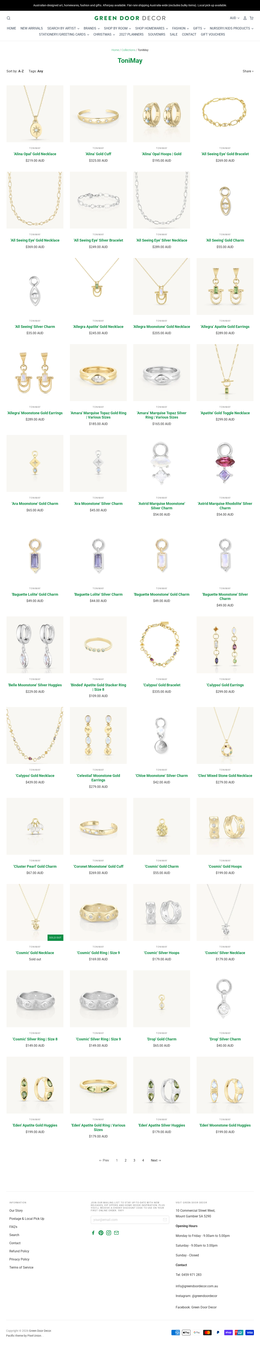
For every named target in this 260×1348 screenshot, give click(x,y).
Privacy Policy (19, 1259)
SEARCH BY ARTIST (62, 28)
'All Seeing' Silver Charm (35, 326)
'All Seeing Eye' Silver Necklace (161, 240)
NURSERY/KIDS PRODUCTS (230, 28)
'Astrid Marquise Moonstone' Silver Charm (161, 505)
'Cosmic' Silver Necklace (225, 953)
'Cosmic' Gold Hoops (225, 866)
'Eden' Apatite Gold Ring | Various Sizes (98, 1127)
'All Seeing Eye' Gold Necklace (35, 240)
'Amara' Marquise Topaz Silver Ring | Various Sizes (161, 415)
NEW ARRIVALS (32, 28)
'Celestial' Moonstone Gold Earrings (98, 777)
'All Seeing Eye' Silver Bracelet (98, 240)
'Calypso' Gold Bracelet (161, 685)
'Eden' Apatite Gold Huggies (35, 1125)
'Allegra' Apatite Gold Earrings (225, 326)
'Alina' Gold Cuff (98, 154)
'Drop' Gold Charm (162, 1039)
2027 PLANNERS (131, 34)
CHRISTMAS (102, 34)
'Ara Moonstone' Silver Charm (98, 503)
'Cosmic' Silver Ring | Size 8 (35, 1039)
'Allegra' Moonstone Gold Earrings (35, 413)
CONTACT (189, 34)
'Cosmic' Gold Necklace (35, 953)
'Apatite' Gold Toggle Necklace (225, 413)
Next (154, 1160)
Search (14, 1235)
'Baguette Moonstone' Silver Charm (225, 596)
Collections (128, 50)
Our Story (16, 1210)
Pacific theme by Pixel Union (23, 1335)
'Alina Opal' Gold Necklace (35, 154)
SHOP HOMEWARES (150, 28)
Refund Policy (19, 1251)
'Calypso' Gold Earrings (225, 685)
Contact (15, 1243)
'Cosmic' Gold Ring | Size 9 (98, 953)
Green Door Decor (40, 1330)
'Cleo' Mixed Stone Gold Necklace (225, 775)
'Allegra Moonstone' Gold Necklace (161, 326)
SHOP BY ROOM (116, 28)
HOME (11, 28)
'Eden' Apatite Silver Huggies (161, 1125)
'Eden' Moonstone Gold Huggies (225, 1125)
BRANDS (90, 28)
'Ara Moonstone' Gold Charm (35, 503)
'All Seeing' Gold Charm (225, 240)
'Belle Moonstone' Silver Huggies (35, 685)
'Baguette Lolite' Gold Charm (35, 594)
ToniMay (34, 148)
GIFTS (198, 28)
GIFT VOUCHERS (213, 34)
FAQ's (13, 1227)
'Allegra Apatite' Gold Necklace (98, 326)
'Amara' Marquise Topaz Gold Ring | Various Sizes (98, 415)
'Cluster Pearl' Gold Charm (35, 866)
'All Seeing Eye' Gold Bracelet (225, 154)
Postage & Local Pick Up (26, 1219)
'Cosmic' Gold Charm (162, 866)
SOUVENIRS (156, 34)
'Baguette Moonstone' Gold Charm (162, 594)
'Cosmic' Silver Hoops (161, 953)
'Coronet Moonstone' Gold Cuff (98, 866)
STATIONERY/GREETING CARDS (63, 34)
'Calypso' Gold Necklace (35, 775)
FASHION (179, 28)
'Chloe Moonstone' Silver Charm (161, 775)
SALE (174, 34)
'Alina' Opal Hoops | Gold (161, 154)
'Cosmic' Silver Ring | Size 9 (98, 1039)
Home (115, 50)
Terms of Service (21, 1267)
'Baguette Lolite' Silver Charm (98, 594)
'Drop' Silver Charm (225, 1039)
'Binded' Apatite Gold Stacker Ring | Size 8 (98, 687)
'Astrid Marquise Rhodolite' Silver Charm (225, 505)
